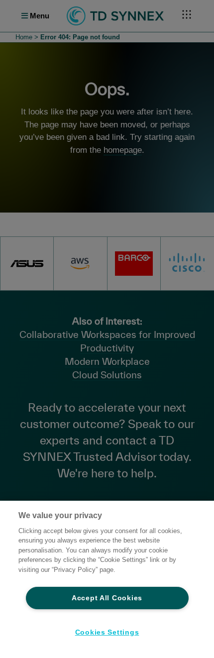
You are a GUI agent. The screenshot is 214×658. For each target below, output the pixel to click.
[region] (107, 579)
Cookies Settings (107, 632)
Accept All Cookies (107, 598)
